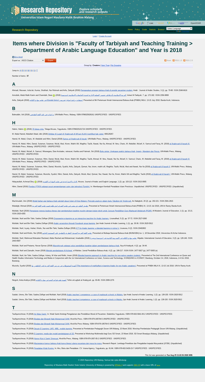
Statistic (152, 29)
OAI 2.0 (137, 365)
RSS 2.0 (189, 60)
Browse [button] (161, 29)
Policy (137, 29)
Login (95, 36)
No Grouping (116, 65)
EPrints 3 (118, 365)
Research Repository (25, 29)
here (158, 365)
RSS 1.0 (178, 60)
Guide (144, 29)
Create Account (105, 36)
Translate (185, 31)
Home (130, 29)
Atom (169, 60)
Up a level (19, 57)
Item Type (105, 65)
